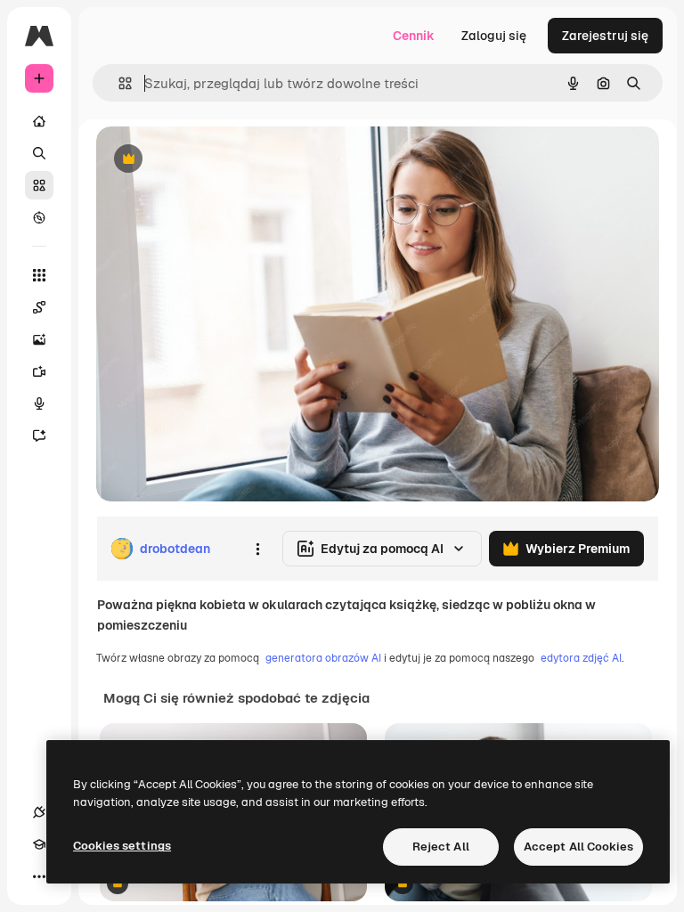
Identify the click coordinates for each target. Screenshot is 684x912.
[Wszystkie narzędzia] (39, 275)
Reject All (440, 846)
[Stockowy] (39, 185)
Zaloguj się (493, 36)
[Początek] (39, 121)
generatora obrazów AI (323, 658)
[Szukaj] (39, 153)
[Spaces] (39, 307)
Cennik (414, 36)
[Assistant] (39, 435)
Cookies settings (122, 845)
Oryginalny (219, 159)
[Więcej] (39, 876)
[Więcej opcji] (257, 548)
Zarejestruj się (605, 36)
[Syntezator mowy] (39, 403)
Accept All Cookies (578, 846)
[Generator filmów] (39, 371)
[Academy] (39, 844)
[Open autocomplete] (118, 83)
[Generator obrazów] (39, 339)
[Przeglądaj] (39, 217)
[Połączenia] (39, 812)
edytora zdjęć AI (581, 658)
